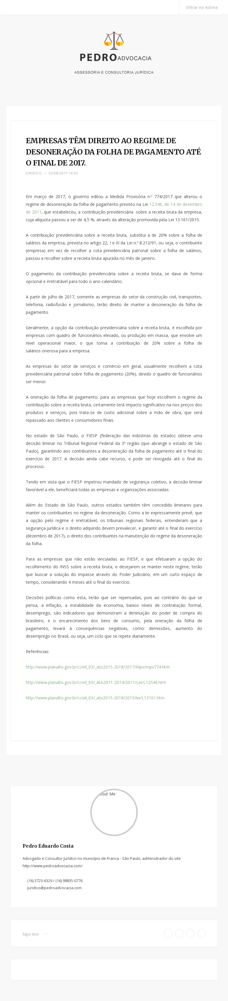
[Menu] (17, 7)
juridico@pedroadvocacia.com (54, 887)
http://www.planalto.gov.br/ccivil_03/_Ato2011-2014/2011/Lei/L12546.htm (96, 682)
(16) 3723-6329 (39, 880)
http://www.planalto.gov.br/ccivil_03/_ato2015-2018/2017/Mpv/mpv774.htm (98, 667)
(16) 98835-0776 (69, 880)
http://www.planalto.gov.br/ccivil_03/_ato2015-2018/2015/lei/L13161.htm (95, 698)
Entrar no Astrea (201, 7)
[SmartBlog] (114, 60)
